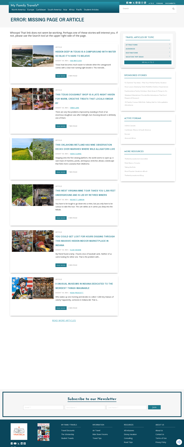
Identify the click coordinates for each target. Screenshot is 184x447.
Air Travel (96, 430)
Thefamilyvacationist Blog (134, 175)
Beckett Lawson (77, 200)
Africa (71, 9)
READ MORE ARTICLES (64, 320)
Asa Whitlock (76, 61)
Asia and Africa (130, 138)
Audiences (130, 49)
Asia (65, 9)
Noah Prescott (76, 293)
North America (18, 9)
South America (54, 9)
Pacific (79, 9)
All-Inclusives (129, 430)
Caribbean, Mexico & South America (138, 130)
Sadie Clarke (75, 154)
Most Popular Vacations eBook (136, 171)
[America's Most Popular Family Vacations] (43, 432)
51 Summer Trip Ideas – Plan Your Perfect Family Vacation (145, 83)
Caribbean (41, 9)
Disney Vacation (130, 434)
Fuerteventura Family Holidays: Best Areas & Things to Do (146, 91)
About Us (159, 430)
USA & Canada (130, 126)
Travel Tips (97, 438)
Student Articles (91, 9)
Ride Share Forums (100, 434)
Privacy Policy (161, 442)
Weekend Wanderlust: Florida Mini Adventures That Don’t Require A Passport (146, 96)
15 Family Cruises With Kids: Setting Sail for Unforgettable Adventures (146, 103)
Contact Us (160, 434)
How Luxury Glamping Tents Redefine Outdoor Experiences (146, 87)
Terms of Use (161, 438)
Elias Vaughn (75, 250)
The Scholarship (67, 434)
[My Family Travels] (19, 431)
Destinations (132, 53)
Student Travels (67, 438)
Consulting (128, 438)
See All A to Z (148, 62)
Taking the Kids (130, 167)
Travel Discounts (67, 430)
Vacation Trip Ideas (135, 57)
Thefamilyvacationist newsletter (136, 159)
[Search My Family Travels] (173, 9)
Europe (127, 134)
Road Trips (128, 442)
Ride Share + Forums (132, 163)
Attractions (132, 45)
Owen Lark (74, 108)
